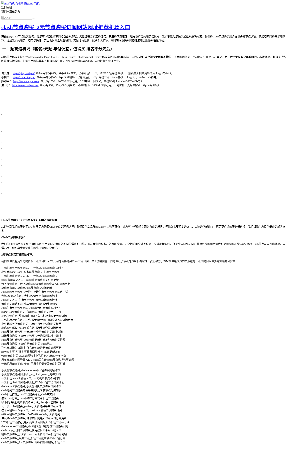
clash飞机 (34, 3)
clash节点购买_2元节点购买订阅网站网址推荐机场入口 (65, 27)
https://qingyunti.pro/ (23, 73)
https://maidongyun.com (26, 81)
